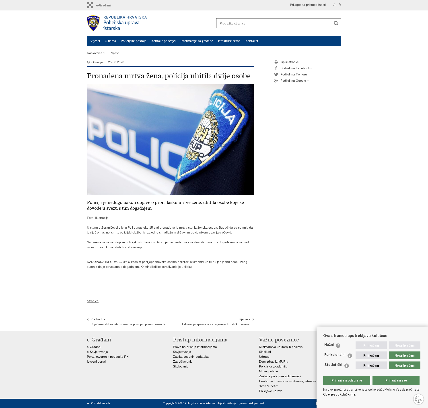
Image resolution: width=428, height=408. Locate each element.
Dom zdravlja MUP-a (273, 361)
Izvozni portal (96, 361)
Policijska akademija (273, 366)
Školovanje (180, 366)
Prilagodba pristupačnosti (308, 4)
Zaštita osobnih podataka (191, 356)
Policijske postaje (133, 41)
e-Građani (94, 347)
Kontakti (251, 41)
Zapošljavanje (183, 361)
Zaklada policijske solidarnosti (280, 376)
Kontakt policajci (163, 41)
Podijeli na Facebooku (296, 68)
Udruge (264, 356)
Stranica (93, 301)
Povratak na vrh (100, 403)
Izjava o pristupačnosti (251, 403)
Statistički (333, 365)
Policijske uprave (271, 391)
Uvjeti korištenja (226, 403)
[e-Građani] (106, 5)
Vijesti (95, 41)
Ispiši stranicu (290, 62)
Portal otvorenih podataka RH (108, 356)
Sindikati (265, 351)
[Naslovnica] (150, 23)
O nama (110, 41)
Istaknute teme (229, 41)
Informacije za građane (197, 41)
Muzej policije (268, 371)
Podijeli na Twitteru (293, 74)
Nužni (329, 345)
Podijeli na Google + (294, 80)
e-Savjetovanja (97, 351)
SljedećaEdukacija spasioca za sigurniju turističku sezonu (216, 321)
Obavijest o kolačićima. (339, 394)
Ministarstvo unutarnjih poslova (281, 347)
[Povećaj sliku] (170, 139)
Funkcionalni (334, 355)
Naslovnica (94, 53)
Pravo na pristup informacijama (195, 347)
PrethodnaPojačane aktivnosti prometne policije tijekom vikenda (128, 321)
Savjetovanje (182, 351)
